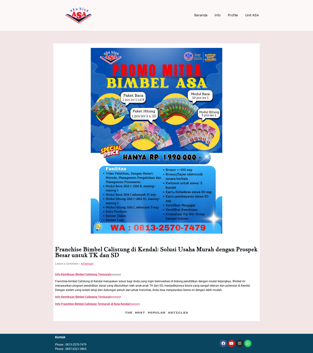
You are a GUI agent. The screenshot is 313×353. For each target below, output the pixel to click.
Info (218, 15)
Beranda (200, 15)
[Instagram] (239, 343)
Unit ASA (252, 15)
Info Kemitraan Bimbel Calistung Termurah (83, 274)
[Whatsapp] (247, 343)
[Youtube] (231, 343)
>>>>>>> (88, 297)
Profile (233, 15)
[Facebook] (223, 343)
